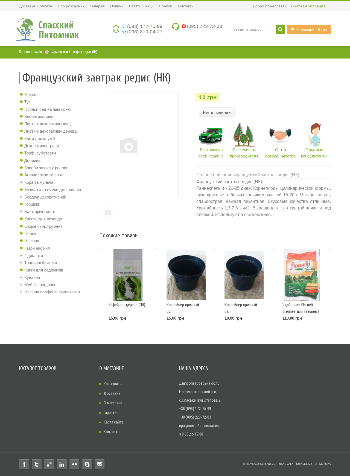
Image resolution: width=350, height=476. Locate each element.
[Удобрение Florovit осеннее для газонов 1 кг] (302, 275)
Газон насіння (37, 248)
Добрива (32, 160)
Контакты (112, 431)
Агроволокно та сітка (43, 175)
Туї (27, 102)
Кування (32, 277)
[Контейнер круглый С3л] (244, 275)
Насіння (31, 240)
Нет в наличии (217, 112)
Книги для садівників (43, 270)
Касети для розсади (43, 219)
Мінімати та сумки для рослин (52, 189)
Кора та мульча (38, 182)
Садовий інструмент (43, 226)
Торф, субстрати (40, 153)
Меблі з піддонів (39, 284)
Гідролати (33, 255)
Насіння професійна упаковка (52, 292)
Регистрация (314, 6)
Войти (296, 6)
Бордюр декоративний (45, 197)
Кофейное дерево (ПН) (127, 304)
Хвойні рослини (38, 116)
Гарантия (111, 412)
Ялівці (30, 94)
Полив (30, 233)
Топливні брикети (40, 262)
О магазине (113, 403)
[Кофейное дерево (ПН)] (128, 275)
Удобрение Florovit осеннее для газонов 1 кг (300, 311)
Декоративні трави (41, 145)
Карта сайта (114, 422)
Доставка (112, 393)
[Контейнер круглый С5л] (186, 275)
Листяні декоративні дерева (50, 131)
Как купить (113, 383)
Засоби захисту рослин (46, 167)
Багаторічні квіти (39, 211)
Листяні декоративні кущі (47, 123)
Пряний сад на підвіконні (47, 109)
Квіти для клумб (39, 138)
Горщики (32, 204)
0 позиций (311, 29)
